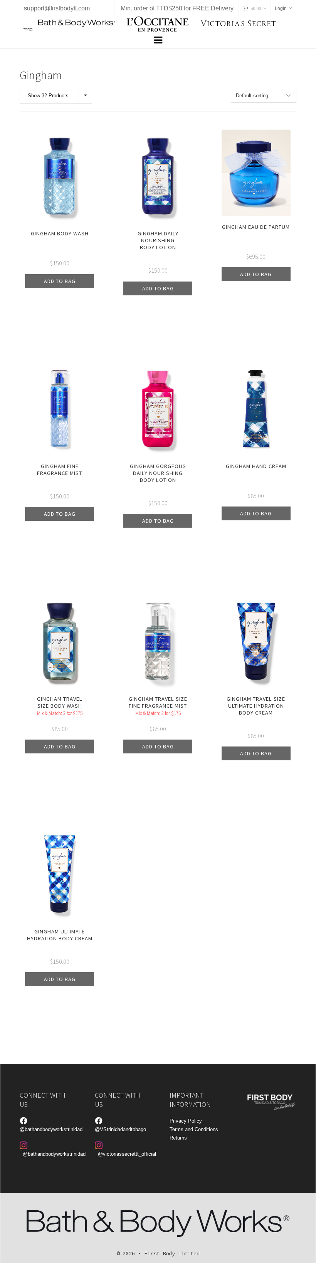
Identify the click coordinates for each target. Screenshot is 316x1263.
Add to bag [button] (60, 281)
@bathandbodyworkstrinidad (51, 1129)
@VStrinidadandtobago (120, 1129)
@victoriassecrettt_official (127, 1154)
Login (281, 8)
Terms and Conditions (194, 1129)
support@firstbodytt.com (57, 8)
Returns (178, 1138)
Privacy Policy (186, 1121)
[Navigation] (158, 40)
